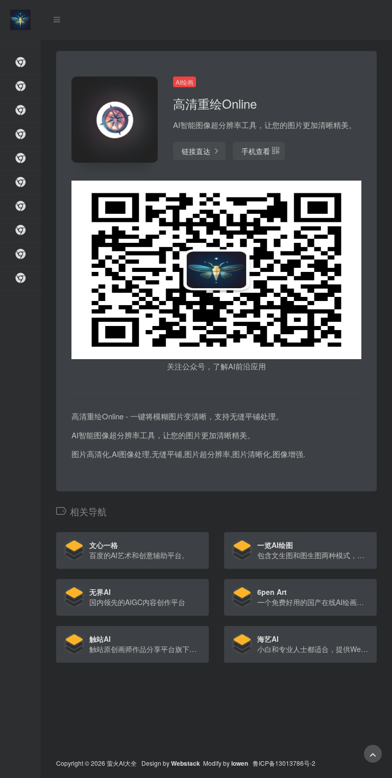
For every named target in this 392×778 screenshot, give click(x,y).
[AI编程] (20, 278)
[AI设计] (20, 182)
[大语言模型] (20, 62)
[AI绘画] (20, 134)
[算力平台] (20, 110)
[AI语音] (20, 230)
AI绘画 (184, 82)
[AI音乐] (20, 254)
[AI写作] (20, 206)
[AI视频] (20, 158)
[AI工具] (20, 86)
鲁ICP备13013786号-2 (284, 763)
